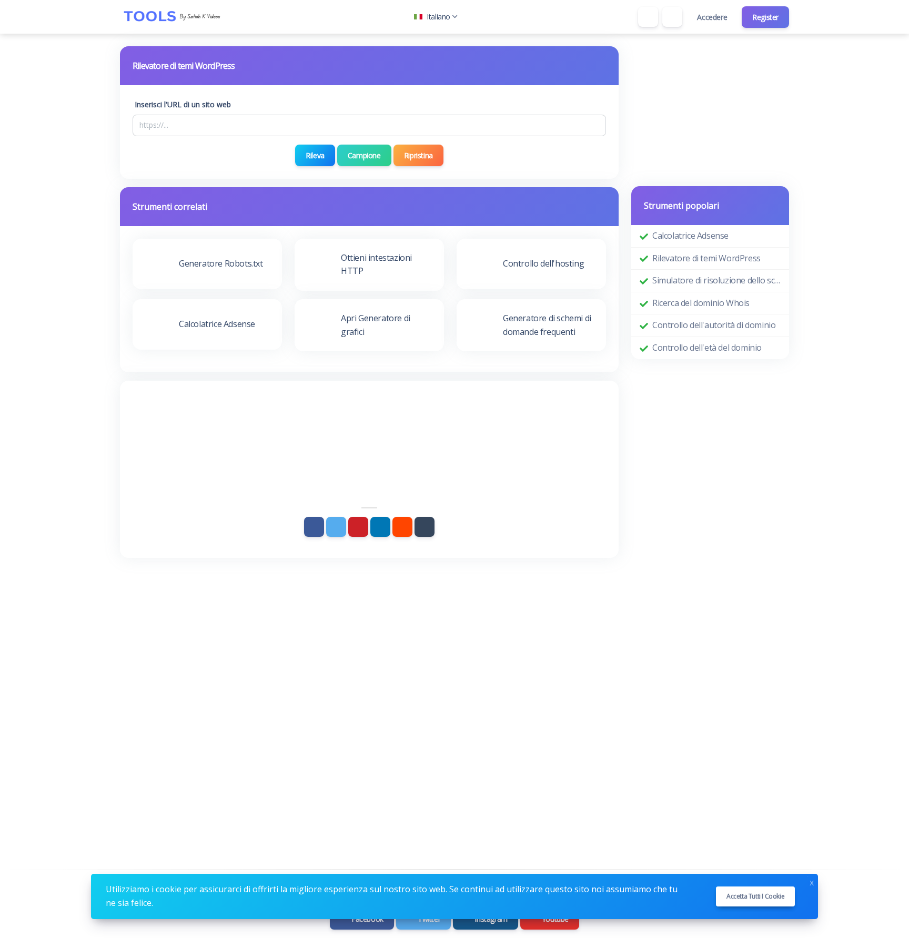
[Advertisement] (369, 422)
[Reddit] (402, 527)
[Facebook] (314, 527)
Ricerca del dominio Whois (701, 303)
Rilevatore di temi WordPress (706, 258)
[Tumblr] (425, 527)
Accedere (712, 17)
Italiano (438, 17)
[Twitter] (336, 527)
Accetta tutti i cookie (755, 896)
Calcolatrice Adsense (690, 235)
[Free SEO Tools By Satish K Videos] (172, 16)
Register (765, 17)
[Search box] (648, 17)
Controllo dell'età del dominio (707, 347)
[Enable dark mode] (672, 17)
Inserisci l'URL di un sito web (183, 104)
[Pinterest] (358, 527)
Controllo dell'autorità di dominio (713, 325)
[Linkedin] (380, 527)
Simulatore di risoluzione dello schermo (716, 280)
